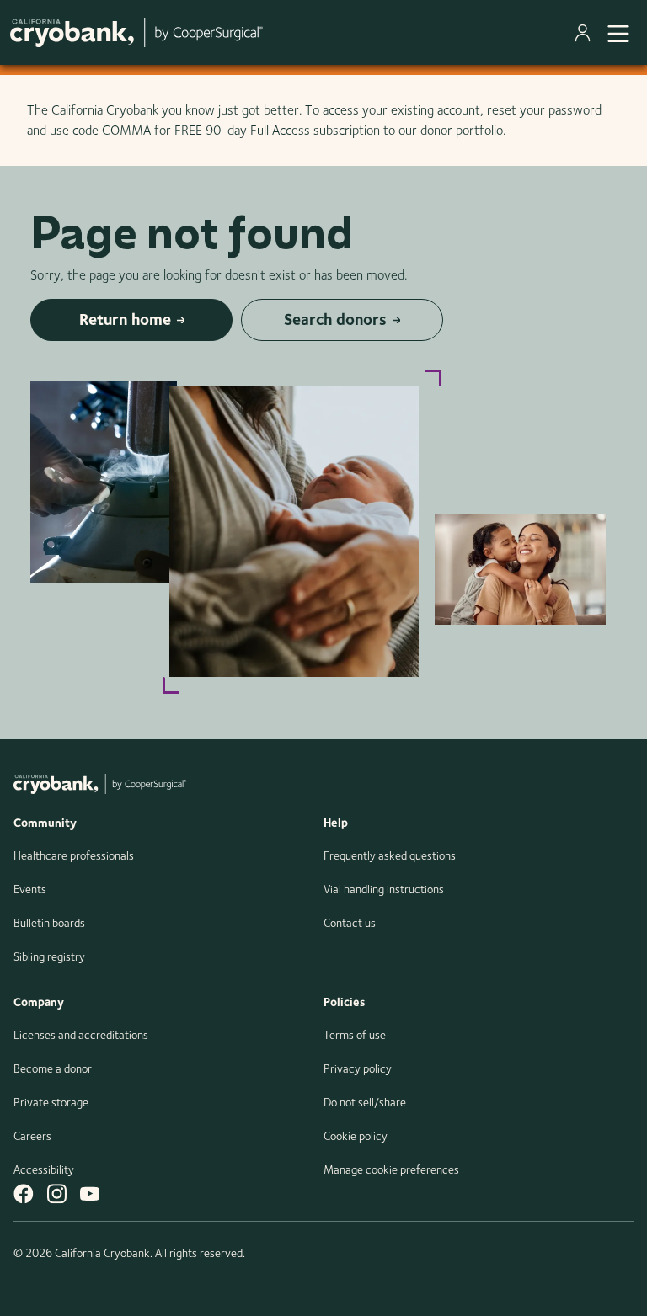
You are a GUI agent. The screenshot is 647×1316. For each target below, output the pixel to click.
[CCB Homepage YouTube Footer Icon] (89, 1193)
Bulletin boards (49, 923)
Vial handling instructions (384, 889)
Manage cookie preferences (391, 1169)
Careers (32, 1136)
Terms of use (355, 1035)
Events (29, 889)
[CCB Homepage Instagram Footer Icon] (57, 1193)
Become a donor (52, 1068)
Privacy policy (358, 1068)
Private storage (50, 1102)
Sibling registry (49, 956)
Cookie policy (356, 1136)
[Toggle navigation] (618, 32)
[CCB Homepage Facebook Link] (23, 1193)
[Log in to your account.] (586, 32)
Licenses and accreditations (80, 1035)
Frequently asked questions (390, 855)
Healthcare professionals (73, 855)
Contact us (350, 923)
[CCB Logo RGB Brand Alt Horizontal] (136, 32)
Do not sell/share (365, 1102)
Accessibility (43, 1169)
